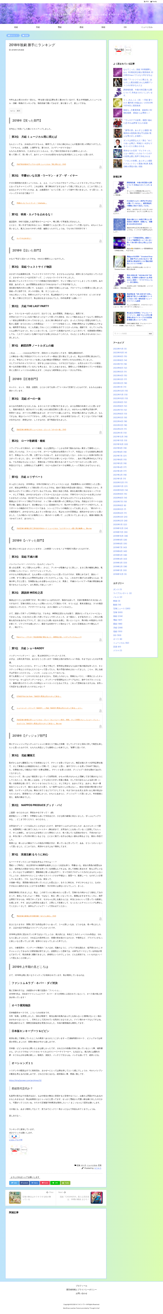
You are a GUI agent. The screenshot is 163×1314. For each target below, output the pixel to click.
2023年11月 (120, 349)
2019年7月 (120, 547)
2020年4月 (120, 513)
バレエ (117, 597)
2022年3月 (120, 425)
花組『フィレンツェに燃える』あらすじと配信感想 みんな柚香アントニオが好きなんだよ (138, 82)
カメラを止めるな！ (24, 238)
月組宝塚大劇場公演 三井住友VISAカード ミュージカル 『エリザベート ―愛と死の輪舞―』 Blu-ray (54, 528)
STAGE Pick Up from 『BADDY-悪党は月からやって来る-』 (39, 696)
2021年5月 (120, 463)
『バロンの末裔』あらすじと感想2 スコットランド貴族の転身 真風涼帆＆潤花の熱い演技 (137, 163)
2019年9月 (120, 540)
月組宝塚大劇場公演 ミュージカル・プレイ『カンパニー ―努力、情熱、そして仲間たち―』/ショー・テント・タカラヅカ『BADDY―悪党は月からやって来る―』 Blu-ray (58, 722)
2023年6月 (120, 368)
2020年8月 (120, 497)
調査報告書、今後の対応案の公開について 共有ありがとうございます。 (138, 92)
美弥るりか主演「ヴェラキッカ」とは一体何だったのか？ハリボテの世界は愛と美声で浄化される (137, 153)
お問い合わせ (81, 1293)
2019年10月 (120, 536)
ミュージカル (92, 1165)
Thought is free (94, 1308)
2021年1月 (119, 478)
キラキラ (97, 1168)
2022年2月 (120, 429)
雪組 (117, 620)
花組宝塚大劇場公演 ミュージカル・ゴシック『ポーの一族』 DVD (41, 429)
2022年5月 (120, 417)
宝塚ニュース (121, 608)
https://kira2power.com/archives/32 (25, 1080)
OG (117, 635)
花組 (117, 631)
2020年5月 (119, 509)
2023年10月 (120, 352)
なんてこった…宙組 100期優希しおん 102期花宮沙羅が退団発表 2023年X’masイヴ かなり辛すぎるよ (138, 72)
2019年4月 (120, 559)
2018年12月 (120, 574)
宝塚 (26, 35)
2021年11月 (120, 440)
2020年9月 (120, 494)
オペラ (83, 1165)
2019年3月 (120, 562)
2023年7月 (120, 364)
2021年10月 (120, 444)
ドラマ (117, 650)
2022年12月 (120, 391)
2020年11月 (120, 486)
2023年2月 (120, 383)
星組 (117, 624)
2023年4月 (120, 375)
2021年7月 (120, 455)
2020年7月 (120, 501)
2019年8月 (120, 543)
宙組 (118, 616)
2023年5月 (120, 371)
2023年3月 (120, 379)
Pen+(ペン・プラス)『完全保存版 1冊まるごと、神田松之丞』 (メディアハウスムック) (49, 637)
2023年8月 (120, 360)
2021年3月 (120, 471)
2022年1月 (120, 433)
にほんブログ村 (15, 1140)
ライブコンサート (122, 593)
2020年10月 (120, 490)
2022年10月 (120, 398)
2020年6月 (119, 505)
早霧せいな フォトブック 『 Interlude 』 (32, 203)
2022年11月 (120, 394)
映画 (116, 601)
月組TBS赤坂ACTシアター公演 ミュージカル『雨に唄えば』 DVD (41, 164)
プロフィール (81, 1286)
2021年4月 (120, 467)
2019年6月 (120, 551)
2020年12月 (120, 482)
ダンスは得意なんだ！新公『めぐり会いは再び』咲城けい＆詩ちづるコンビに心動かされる (137, 143)
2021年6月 (120, 459)
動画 (117, 604)
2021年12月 (120, 436)
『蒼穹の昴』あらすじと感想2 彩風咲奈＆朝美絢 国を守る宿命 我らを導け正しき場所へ (137, 133)
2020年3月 (120, 517)
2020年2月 (120, 520)
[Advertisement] (56, 75)
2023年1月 (119, 387)
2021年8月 (120, 452)
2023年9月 (120, 356)
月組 (118, 627)
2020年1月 (120, 524)
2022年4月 (120, 421)
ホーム (12, 35)
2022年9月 (120, 402)
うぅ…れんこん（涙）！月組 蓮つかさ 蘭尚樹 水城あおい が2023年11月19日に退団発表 (138, 103)
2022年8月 (120, 406)
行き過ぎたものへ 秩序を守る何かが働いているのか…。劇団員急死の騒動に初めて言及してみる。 (139, 203)
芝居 (99, 1165)
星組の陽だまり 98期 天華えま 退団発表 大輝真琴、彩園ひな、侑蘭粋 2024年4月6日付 (139, 221)
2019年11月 (120, 532)
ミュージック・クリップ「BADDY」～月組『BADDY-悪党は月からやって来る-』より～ (50, 708)
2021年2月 (120, 475)
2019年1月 (120, 570)
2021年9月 (120, 448)
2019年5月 (120, 555)
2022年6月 (120, 413)
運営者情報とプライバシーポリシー (81, 1289)
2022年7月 (120, 410)
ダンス (117, 589)
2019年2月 (120, 566)
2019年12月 (120, 528)
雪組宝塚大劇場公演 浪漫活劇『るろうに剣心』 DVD (36, 916)
